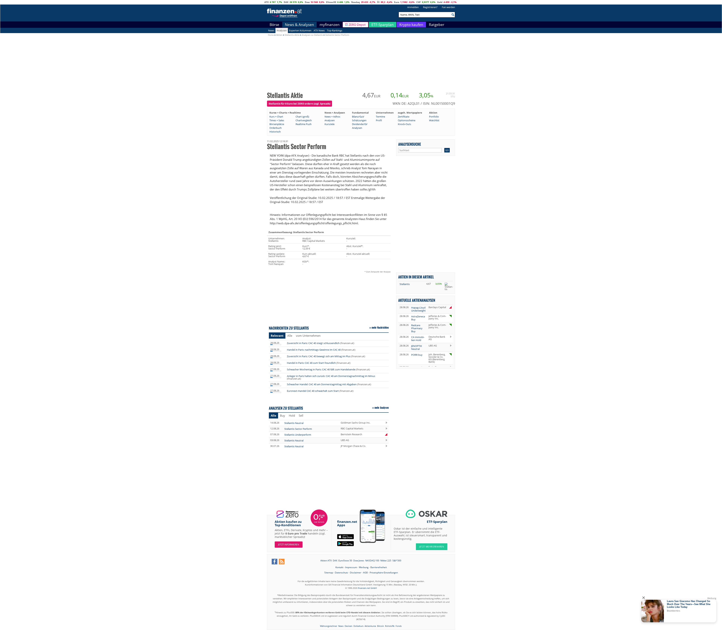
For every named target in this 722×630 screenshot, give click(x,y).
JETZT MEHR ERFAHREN (431, 546)
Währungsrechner (328, 626)
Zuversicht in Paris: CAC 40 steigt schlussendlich (313, 343)
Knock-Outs (404, 124)
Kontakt (339, 567)
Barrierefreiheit (378, 567)
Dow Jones (358, 560)
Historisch (275, 131)
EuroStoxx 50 (345, 560)
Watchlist (434, 120)
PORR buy (416, 354)
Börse (274, 24)
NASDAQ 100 (372, 560)
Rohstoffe (389, 626)
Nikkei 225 (385, 560)
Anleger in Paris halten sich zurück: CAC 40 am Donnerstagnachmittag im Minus (331, 376)
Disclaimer (355, 572)
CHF (418, 2)
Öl (378, 2)
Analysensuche (409, 144)
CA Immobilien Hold (417, 338)
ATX (266, 2)
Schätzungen (359, 120)
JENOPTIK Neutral (416, 347)
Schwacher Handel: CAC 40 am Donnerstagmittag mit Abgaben (321, 384)
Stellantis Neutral (293, 423)
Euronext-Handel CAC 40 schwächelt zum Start (313, 391)
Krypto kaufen (411, 24)
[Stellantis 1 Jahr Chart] (449, 286)
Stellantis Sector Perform (298, 429)
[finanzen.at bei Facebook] (274, 561)
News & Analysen (299, 24)
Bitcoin (380, 626)
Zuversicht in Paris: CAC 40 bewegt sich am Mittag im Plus (318, 356)
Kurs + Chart (276, 116)
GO (447, 150)
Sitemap (328, 572)
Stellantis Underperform (297, 434)
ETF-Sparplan (382, 24)
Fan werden (448, 7)
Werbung (364, 567)
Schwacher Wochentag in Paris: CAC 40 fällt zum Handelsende (321, 369)
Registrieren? (430, 7)
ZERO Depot (357, 25)
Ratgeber (436, 24)
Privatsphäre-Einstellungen (384, 572)
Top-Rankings (334, 30)
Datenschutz (341, 572)
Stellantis (405, 284)
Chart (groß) (302, 116)
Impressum (351, 567)
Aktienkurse (370, 626)
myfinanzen (330, 24)
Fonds (399, 626)
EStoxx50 (331, 2)
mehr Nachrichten (380, 327)
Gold (439, 2)
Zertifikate (403, 116)
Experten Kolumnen (300, 30)
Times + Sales (276, 120)
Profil (379, 120)
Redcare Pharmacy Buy (416, 328)
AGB (365, 572)
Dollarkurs (358, 626)
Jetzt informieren (288, 544)
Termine (380, 116)
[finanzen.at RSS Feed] (281, 561)
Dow (307, 2)
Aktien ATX (326, 560)
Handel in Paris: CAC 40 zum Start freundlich (311, 363)
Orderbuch (275, 128)
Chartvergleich (304, 120)
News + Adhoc (332, 116)
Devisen (348, 626)
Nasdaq (355, 2)
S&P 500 (396, 560)
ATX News (319, 30)
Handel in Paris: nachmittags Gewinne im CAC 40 (314, 349)
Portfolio (434, 116)
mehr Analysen (382, 407)
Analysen (282, 30)
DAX (286, 2)
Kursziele (329, 124)
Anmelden (413, 7)
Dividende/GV (359, 124)
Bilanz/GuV (358, 116)
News (271, 30)
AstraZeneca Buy (418, 318)
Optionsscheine (406, 120)
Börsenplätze (276, 124)
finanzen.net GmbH (367, 588)
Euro (396, 2)
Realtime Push (304, 124)
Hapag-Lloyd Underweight (418, 309)
